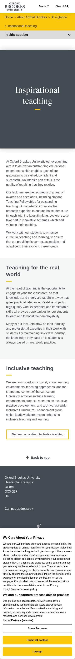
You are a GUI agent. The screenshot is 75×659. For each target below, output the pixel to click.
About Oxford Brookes (32, 17)
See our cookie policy (24, 589)
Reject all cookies (37, 640)
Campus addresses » (19, 508)
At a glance (59, 17)
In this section (16, 35)
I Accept (37, 651)
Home (9, 17)
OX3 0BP (11, 491)
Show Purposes (37, 628)
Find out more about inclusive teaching (37, 434)
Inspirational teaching (22, 26)
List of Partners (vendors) (18, 620)
